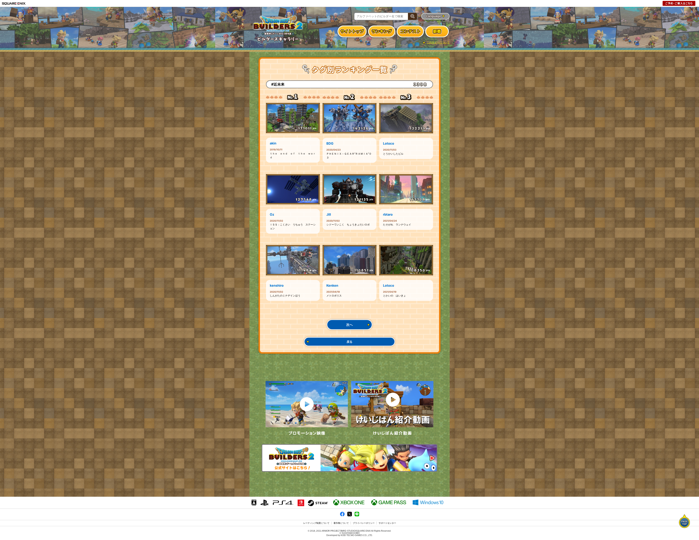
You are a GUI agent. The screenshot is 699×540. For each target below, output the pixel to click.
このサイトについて (438, 42)
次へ (349, 325)
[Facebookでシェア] (342, 515)
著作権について (341, 523)
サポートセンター (387, 523)
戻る (349, 341)
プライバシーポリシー (364, 523)
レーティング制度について (316, 523)
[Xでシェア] (349, 515)
